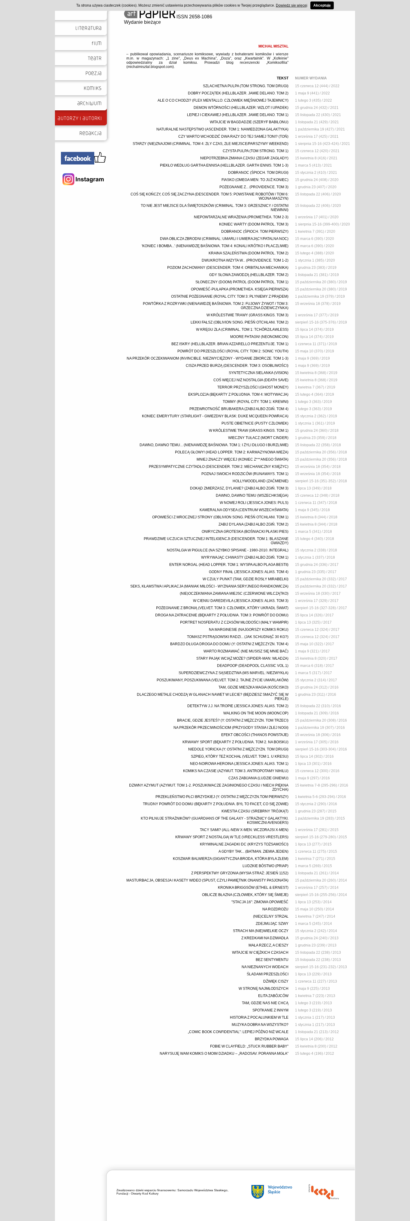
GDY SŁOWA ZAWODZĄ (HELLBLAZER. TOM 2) (248, 275)
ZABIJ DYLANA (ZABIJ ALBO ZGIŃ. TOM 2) (253, 524)
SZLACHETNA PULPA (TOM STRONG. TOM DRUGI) (245, 86)
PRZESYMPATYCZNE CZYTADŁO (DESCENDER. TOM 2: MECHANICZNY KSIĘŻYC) (218, 467)
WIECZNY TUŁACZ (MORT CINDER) (258, 438)
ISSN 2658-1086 (193, 16)
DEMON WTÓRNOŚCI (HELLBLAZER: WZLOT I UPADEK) (241, 108)
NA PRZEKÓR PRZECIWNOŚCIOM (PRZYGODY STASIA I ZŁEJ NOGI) (230, 728)
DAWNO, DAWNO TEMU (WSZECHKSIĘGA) (252, 495)
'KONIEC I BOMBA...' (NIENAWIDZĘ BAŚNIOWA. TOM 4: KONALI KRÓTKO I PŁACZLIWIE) (215, 246)
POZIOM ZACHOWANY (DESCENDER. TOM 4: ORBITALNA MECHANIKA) (227, 267)
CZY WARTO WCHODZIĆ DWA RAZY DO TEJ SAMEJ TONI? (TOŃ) (233, 136)
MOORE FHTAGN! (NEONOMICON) (259, 337)
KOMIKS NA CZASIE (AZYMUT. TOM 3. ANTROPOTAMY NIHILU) (235, 771)
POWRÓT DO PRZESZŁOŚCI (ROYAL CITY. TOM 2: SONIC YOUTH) (232, 351)
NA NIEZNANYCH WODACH (265, 967)
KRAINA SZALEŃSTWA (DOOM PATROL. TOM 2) (248, 253)
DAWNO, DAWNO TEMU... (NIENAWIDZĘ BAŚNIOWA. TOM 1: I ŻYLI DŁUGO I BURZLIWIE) (214, 445)
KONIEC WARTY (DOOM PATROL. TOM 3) (253, 224)
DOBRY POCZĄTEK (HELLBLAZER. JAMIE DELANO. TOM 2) (238, 93)
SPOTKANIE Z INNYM (270, 1010)
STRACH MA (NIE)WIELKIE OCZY (260, 931)
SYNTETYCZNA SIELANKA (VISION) (258, 373)
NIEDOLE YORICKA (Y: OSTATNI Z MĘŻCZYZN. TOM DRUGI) (238, 749)
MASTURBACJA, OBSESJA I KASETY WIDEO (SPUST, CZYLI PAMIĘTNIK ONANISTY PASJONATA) (207, 880)
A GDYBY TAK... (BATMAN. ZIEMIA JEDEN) (253, 851)
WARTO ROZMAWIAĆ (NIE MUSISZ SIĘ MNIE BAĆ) (245, 651)
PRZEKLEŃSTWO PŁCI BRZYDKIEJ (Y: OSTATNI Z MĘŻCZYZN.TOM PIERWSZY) (221, 797)
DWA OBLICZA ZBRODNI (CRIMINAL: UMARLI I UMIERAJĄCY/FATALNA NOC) (224, 239)
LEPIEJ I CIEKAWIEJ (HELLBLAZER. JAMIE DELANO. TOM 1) (237, 115)
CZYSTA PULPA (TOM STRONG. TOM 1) (255, 151)
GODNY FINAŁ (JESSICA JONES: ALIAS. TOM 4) (248, 572)
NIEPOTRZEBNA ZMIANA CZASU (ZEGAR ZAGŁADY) (244, 158)
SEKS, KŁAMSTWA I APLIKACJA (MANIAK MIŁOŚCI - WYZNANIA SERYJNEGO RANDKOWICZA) (209, 586)
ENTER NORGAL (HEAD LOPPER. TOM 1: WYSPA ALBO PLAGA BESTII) (228, 565)
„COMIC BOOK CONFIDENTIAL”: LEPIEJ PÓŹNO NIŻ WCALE (238, 1032)
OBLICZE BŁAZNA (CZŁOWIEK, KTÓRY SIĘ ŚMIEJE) (245, 895)
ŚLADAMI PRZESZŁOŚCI (267, 974)
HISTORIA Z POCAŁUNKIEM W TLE (259, 1017)
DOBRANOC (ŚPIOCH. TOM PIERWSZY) (254, 231)
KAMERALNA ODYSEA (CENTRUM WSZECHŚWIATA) (244, 510)
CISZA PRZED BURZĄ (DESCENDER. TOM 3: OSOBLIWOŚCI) (237, 366)
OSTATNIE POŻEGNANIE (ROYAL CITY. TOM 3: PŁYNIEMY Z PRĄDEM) (229, 296)
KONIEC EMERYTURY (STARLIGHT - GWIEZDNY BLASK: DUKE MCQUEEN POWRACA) (215, 416)
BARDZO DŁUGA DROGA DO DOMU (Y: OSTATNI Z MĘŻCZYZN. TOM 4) (229, 644)
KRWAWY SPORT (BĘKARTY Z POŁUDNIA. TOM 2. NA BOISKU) (235, 742)
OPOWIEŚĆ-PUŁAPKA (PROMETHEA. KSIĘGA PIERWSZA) (239, 289)
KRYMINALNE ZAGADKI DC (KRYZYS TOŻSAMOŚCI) (244, 844)
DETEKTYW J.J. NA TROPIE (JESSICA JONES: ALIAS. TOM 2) (237, 706)
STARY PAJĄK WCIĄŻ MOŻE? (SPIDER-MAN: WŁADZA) (242, 658)
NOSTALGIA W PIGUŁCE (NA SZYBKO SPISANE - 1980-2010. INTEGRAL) (227, 550)
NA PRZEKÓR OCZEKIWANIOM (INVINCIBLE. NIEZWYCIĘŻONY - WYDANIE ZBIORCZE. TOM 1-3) (207, 358)
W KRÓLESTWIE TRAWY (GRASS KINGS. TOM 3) (247, 315)
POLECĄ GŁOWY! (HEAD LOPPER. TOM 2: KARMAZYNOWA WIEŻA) (231, 452)
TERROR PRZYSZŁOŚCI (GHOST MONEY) (252, 387)
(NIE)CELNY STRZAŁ (270, 916)
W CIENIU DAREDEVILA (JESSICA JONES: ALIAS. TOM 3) (240, 601)
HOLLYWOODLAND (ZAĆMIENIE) (260, 481)
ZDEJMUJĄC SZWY (272, 924)
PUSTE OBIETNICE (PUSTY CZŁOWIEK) (255, 423)
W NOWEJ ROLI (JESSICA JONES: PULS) (254, 503)
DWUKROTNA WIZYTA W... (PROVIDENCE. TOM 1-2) (245, 260)
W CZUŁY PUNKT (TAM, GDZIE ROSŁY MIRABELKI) (245, 579)
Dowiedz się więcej (291, 5)
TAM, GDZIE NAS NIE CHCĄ (265, 1003)
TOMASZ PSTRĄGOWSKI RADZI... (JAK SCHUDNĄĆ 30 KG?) (237, 637)
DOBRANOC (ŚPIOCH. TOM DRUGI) (258, 172)
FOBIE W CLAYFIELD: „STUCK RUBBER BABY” (249, 1046)
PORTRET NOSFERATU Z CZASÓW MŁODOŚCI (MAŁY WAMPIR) (234, 622)
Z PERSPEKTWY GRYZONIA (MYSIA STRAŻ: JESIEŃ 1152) (239, 873)
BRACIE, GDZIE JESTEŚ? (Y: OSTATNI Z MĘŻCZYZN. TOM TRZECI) (232, 720)
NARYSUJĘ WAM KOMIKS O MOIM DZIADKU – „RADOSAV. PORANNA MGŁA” (224, 1053)
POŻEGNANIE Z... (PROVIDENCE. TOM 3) (253, 187)
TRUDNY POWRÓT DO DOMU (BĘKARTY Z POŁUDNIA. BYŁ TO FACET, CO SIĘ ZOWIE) (215, 804)
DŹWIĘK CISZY (275, 981)
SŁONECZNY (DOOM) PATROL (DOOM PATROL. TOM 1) (241, 282)
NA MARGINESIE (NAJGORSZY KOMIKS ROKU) (248, 629)
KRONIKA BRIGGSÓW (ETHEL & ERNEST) (253, 887)
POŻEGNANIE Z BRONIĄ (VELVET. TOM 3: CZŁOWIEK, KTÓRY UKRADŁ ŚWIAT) (222, 608)
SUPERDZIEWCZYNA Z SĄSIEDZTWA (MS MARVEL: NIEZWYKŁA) (233, 673)
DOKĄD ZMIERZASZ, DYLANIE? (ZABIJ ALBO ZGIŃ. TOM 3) (239, 488)
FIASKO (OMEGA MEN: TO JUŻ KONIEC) (255, 180)
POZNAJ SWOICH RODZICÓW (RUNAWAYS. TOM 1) (244, 474)
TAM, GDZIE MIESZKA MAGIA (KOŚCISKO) (253, 687)
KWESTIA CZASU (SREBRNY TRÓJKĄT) (255, 811)
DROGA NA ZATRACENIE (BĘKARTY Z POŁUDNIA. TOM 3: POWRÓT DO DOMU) (221, 615)
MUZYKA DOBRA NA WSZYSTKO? (260, 1025)
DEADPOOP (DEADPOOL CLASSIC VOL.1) (252, 666)
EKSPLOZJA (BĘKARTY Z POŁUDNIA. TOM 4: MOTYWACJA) (238, 394)
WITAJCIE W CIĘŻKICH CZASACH (260, 952)
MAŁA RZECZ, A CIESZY (268, 945)
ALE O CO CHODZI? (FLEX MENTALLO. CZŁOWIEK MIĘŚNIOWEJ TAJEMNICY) (223, 100)
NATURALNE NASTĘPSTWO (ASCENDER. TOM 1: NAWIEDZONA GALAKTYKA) (222, 129)
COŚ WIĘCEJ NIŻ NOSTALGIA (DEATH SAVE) (250, 380)
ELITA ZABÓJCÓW (273, 996)
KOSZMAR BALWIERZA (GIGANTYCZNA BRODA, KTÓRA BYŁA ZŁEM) (230, 859)
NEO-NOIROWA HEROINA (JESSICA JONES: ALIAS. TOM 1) (239, 764)
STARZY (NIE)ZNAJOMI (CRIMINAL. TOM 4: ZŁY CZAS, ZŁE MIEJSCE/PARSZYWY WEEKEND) (210, 144)
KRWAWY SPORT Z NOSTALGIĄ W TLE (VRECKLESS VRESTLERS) (231, 837)
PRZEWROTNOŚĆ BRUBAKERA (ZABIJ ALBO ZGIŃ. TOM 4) (238, 409)
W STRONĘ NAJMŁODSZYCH (263, 988)
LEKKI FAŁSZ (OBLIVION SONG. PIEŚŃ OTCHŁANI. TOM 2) (239, 322)
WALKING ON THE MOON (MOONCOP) (255, 713)
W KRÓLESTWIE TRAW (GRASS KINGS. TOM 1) (248, 430)
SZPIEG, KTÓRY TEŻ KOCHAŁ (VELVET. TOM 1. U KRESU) (239, 756)
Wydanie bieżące (142, 22)
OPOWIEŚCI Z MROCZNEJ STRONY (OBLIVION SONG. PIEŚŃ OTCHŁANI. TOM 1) (220, 517)
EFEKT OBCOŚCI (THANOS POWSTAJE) (254, 735)
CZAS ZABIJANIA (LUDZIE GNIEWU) (258, 778)
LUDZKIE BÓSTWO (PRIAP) (265, 866)
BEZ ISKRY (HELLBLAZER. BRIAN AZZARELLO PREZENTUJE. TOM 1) (229, 344)
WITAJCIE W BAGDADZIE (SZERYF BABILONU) (249, 122)
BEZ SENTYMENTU (272, 960)
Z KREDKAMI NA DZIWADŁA (264, 938)
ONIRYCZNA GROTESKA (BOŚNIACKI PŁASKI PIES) (245, 531)
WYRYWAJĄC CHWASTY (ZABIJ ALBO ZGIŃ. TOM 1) (244, 557)
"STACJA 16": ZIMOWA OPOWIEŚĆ (259, 902)
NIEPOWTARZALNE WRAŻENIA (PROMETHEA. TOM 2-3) (241, 217)
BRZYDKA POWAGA (271, 1039)
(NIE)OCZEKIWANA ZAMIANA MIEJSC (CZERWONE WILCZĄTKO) (234, 593)
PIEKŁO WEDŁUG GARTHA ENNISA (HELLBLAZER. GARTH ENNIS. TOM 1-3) (224, 165)
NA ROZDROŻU (275, 909)
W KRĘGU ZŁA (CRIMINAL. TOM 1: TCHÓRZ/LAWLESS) (242, 329)
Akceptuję (322, 5)
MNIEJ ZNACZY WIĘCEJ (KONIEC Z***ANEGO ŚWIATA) (242, 459)
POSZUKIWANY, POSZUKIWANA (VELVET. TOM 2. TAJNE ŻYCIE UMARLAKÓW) (222, 680)
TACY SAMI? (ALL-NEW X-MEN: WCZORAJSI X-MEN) (244, 830)
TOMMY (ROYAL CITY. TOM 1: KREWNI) (255, 402)
